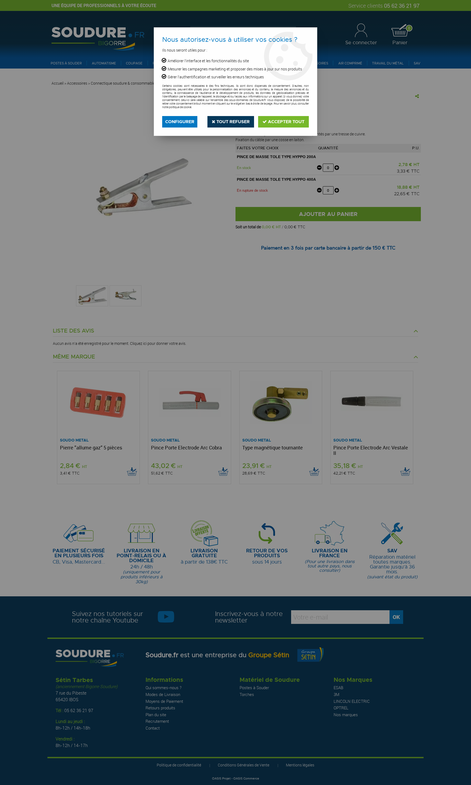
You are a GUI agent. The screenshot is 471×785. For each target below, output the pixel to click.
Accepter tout (285, 122)
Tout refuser (232, 122)
